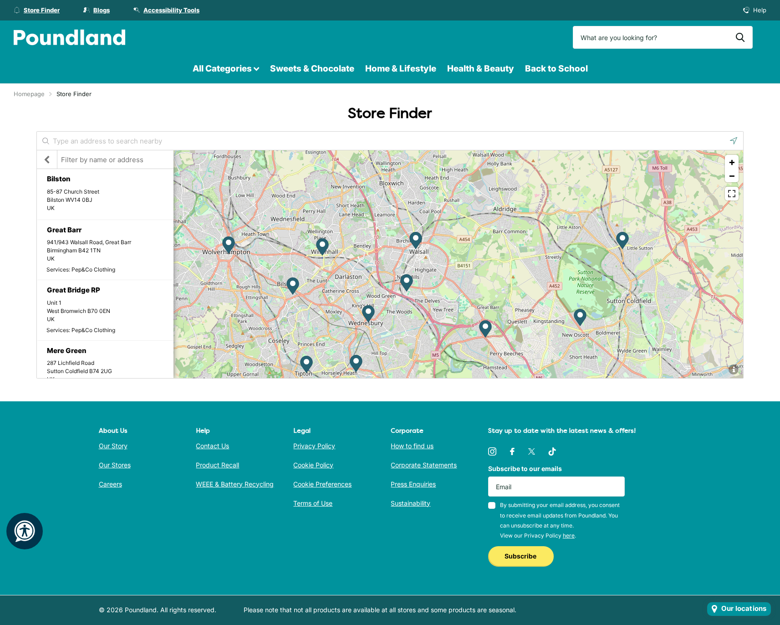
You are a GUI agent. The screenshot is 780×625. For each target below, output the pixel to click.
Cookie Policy (313, 465)
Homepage (29, 93)
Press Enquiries (413, 484)
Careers (110, 484)
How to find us (412, 446)
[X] (531, 451)
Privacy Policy (314, 446)
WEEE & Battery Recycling (235, 484)
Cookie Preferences (322, 484)
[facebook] (512, 451)
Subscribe (521, 556)
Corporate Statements (424, 465)
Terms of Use (312, 503)
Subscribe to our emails (525, 468)
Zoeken (740, 37)
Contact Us (212, 446)
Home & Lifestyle (400, 68)
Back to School (556, 68)
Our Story (113, 446)
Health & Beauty (480, 68)
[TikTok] (552, 451)
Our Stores (115, 465)
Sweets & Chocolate (312, 68)
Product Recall (217, 465)
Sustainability (410, 503)
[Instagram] (492, 451)
